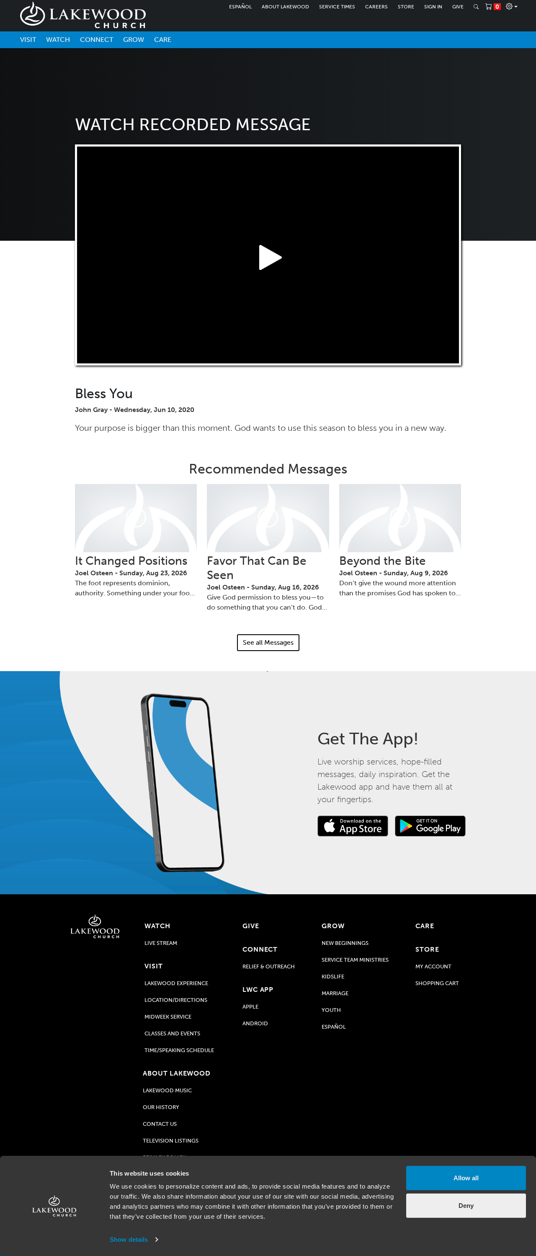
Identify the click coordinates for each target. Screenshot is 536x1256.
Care (162, 40)
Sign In (433, 7)
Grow (133, 40)
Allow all (466, 1177)
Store (406, 7)
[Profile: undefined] (511, 7)
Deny (466, 1205)
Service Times (337, 7)
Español (240, 7)
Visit (28, 40)
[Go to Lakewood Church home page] (94, 926)
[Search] (476, 6)
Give (458, 7)
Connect (96, 40)
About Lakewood (285, 7)
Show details (129, 1239)
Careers (376, 7)
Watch (58, 40)
